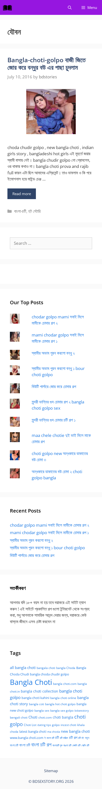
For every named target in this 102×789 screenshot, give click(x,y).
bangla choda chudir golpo (49, 674)
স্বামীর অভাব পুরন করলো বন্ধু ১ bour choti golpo (47, 547)
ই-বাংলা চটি (49, 738)
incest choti (68, 725)
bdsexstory (82, 710)
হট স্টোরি (34, 211)
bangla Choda (65, 668)
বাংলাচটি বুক (57, 745)
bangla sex (41, 710)
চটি (57, 737)
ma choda (53, 731)
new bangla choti (75, 731)
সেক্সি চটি (85, 745)
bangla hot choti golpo (60, 704)
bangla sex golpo (62, 710)
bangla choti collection (39, 691)
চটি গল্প (73, 737)
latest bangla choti (32, 731)
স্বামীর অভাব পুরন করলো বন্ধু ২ (53, 353)
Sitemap (51, 770)
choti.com (45, 717)
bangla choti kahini (35, 698)
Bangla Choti (31, 682)
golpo (56, 725)
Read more (21, 193)
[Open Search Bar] (69, 7)
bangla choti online (63, 698)
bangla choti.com (64, 684)
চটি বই (81, 738)
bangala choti (46, 668)
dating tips (44, 725)
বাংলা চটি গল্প (41, 744)
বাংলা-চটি (20, 211)
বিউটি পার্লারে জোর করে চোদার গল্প (54, 386)
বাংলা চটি (24, 744)
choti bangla (63, 717)
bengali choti (18, 717)
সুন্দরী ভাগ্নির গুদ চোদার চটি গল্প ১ (54, 420)
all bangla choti (23, 667)
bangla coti (36, 704)
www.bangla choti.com (26, 737)
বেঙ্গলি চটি (76, 745)
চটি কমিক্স (64, 738)
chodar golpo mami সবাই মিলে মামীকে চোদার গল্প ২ (49, 525)
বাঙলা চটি (67, 745)
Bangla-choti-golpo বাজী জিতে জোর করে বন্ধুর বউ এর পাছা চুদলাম (46, 63)
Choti (32, 717)
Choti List (30, 725)
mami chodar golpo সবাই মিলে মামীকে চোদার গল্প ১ (49, 532)
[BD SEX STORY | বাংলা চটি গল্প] (8, 7)
